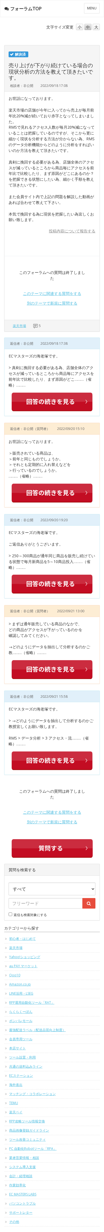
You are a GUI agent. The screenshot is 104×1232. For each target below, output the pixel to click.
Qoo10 (14, 975)
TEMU (13, 1103)
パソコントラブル (22, 1203)
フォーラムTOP (26, 9)
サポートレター (20, 1212)
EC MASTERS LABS (22, 1194)
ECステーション (21, 1075)
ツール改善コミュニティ (27, 1139)
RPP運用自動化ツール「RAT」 (31, 1002)
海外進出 (15, 1084)
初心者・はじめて (22, 938)
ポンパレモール (20, 1020)
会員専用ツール (20, 1039)
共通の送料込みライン (25, 1066)
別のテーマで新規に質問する (52, 303)
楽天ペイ (15, 1112)
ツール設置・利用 (22, 1057)
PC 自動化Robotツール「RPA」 (33, 1148)
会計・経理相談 (20, 1176)
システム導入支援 (22, 1166)
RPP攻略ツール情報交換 (27, 1121)
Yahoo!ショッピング (24, 957)
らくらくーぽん (20, 1011)
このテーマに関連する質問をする (52, 293)
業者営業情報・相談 (24, 1157)
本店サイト (17, 1048)
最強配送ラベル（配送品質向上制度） (37, 1030)
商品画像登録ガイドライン (29, 1130)
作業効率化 (17, 1185)
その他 (14, 1221)
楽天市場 (19, 325)
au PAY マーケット (23, 966)
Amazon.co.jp (20, 984)
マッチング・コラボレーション (32, 1093)
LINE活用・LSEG (21, 993)
